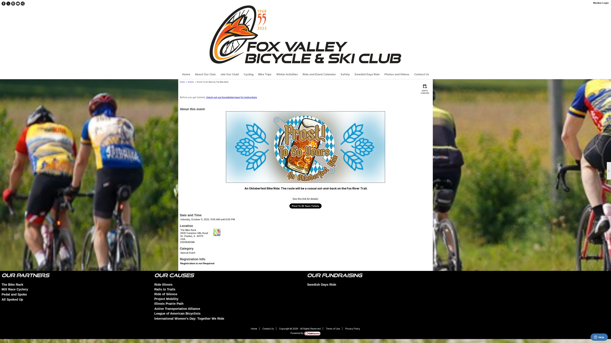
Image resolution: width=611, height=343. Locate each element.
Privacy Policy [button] (352, 328)
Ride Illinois (163, 284)
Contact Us (421, 74)
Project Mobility (166, 299)
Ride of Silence (165, 294)
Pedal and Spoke (14, 294)
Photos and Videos (396, 74)
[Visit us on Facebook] (4, 4)
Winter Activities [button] (287, 74)
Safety (345, 74)
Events (191, 82)
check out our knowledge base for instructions (231, 97)
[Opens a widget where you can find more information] (599, 337)
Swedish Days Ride (367, 74)
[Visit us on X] (8, 4)
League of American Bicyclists (177, 313)
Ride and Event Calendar (319, 74)
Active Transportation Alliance (177, 308)
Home (186, 74)
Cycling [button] (248, 74)
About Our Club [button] (205, 74)
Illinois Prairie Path (168, 303)
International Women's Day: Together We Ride (189, 318)
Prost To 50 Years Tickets (305, 206)
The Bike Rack (12, 284)
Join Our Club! (229, 74)
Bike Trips (264, 74)
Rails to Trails (164, 289)
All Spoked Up (12, 299)
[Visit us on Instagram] (13, 4)
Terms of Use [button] (333, 328)
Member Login (601, 3)
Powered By (297, 333)
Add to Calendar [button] (425, 89)
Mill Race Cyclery (15, 289)
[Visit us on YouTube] (18, 4)
